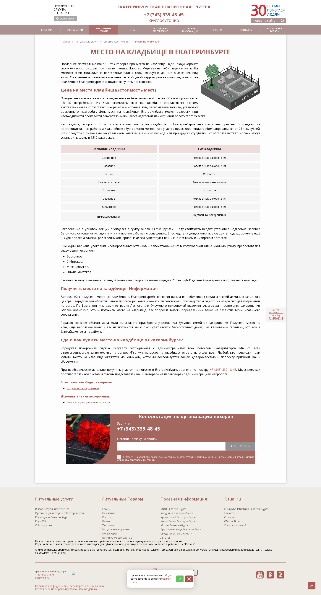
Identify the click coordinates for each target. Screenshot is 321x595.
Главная (46, 30)
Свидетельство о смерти (176, 533)
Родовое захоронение (83, 388)
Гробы (106, 509)
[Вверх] (311, 585)
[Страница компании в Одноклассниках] (270, 574)
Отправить (240, 446)
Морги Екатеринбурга (174, 525)
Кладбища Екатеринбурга (176, 513)
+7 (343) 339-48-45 (164, 15)
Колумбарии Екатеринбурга (178, 521)
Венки (106, 521)
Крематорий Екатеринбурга (178, 517)
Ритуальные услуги (103, 30)
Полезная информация (189, 30)
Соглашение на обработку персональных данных (66, 589)
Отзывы (229, 517)
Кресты (106, 517)
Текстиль (108, 525)
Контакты (246, 30)
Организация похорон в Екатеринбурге (60, 513)
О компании (75, 30)
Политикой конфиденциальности (213, 457)
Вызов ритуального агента (52, 509)
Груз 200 (40, 521)
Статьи (217, 30)
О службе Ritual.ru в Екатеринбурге (246, 509)
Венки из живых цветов (117, 537)
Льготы (165, 537)
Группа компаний (235, 525)
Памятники (109, 513)
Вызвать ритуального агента (88, 402)
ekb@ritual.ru (42, 577)
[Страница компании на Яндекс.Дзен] (280, 574)
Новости (229, 513)
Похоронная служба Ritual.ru (64, 9)
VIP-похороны (44, 525)
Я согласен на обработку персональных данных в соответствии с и (185, 458)
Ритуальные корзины (115, 529)
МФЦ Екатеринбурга (173, 509)
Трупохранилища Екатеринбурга (181, 529)
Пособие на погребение (160, 30)
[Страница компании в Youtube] (260, 574)
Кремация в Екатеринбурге (52, 517)
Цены (132, 30)
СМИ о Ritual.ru (233, 521)
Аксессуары (109, 533)
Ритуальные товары (274, 30)
